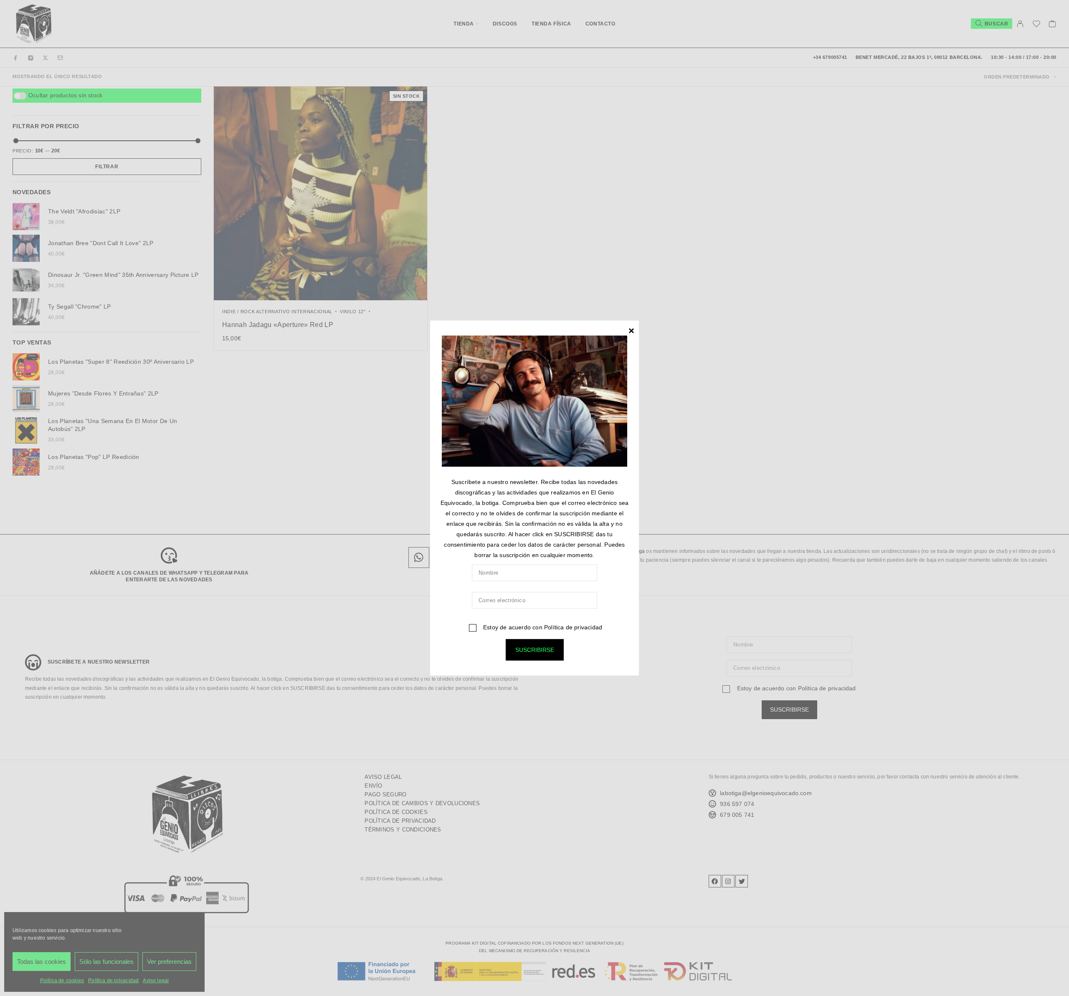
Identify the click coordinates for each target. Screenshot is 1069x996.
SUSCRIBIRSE (534, 649)
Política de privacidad (573, 627)
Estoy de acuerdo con (541, 627)
